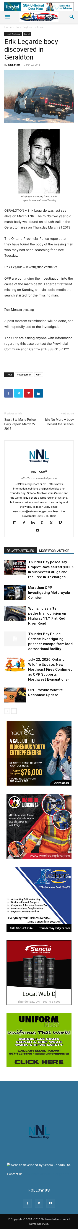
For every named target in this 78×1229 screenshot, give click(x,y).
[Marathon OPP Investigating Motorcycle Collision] (15, 592)
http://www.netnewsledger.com (39, 478)
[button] (7, 17)
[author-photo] (39, 466)
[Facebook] (8, 393)
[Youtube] (39, 530)
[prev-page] (7, 711)
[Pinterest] (28, 393)
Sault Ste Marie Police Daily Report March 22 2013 (20, 424)
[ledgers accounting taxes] (39, 899)
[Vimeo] (61, 523)
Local (40, 27)
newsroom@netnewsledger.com (47, 1174)
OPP (38, 374)
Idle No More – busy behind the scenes (59, 422)
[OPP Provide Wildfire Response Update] (15, 695)
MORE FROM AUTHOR (54, 550)
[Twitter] (18, 393)
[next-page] (14, 711)
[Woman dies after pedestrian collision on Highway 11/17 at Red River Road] (15, 613)
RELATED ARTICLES (20, 550)
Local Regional (24, 27)
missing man (24, 374)
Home (8, 27)
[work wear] (39, 826)
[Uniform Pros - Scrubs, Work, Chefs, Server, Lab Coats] (39, 1040)
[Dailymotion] (16, 523)
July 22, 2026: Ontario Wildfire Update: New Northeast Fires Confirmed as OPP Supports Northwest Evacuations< (50, 669)
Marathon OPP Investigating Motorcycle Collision (49, 592)
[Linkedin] (38, 393)
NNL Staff (14, 64)
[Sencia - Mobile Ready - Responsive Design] (39, 972)
